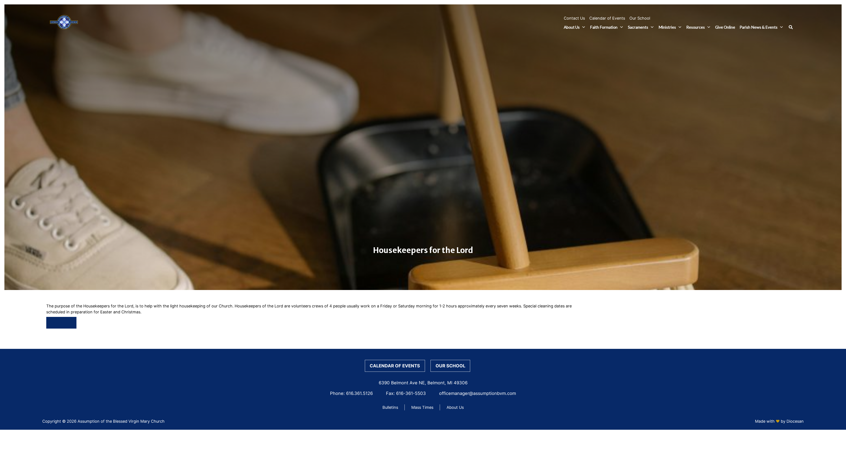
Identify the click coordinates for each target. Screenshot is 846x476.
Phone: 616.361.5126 (351, 393)
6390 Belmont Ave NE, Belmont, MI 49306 (423, 382)
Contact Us (574, 18)
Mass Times (422, 407)
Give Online (725, 27)
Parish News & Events (758, 27)
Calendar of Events (607, 18)
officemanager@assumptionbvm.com (477, 393)
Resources (695, 27)
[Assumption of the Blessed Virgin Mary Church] (64, 23)
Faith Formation (604, 27)
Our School (639, 18)
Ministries (667, 27)
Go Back (61, 322)
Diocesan (795, 421)
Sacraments (638, 27)
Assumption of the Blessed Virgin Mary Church (121, 421)
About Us (572, 27)
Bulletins (390, 407)
